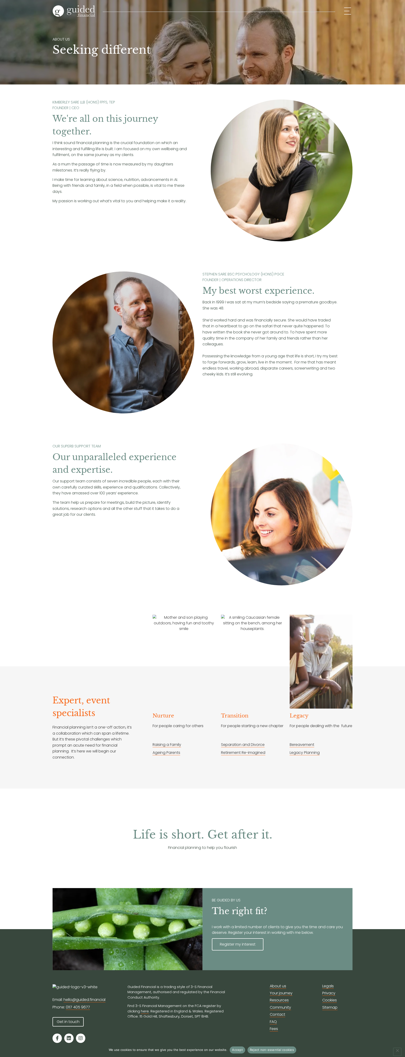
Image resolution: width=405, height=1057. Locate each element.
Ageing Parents (166, 752)
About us (278, 986)
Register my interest (237, 944)
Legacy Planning (305, 752)
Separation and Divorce (243, 744)
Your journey (281, 993)
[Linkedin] (69, 1038)
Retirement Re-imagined (243, 752)
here (145, 1011)
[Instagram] (80, 1038)
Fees (274, 1028)
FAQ (273, 1021)
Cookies (329, 1000)
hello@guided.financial (84, 999)
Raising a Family (167, 744)
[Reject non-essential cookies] (397, 1052)
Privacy (328, 993)
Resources (279, 1000)
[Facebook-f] (57, 1038)
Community (280, 1007)
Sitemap (330, 1007)
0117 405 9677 (78, 1007)
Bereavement (302, 744)
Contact (277, 1014)
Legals (328, 986)
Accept (237, 1050)
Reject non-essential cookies (272, 1050)
